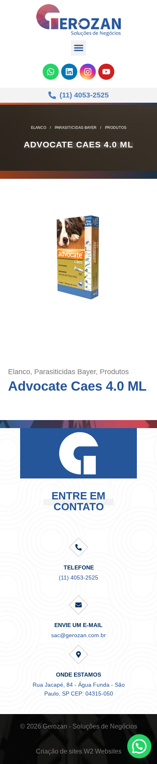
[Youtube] (106, 72)
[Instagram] (88, 72)
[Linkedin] (69, 72)
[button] (78, 48)
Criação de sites (59, 751)
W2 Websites (103, 751)
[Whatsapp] (51, 72)
